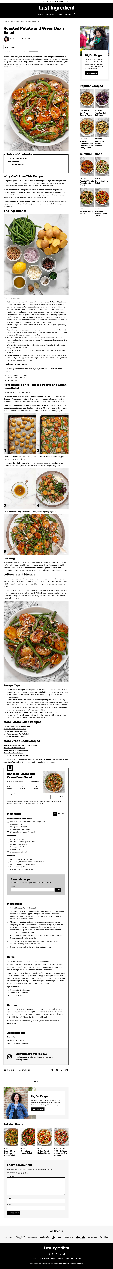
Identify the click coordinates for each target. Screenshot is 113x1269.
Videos (78, 1258)
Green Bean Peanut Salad (26, 1152)
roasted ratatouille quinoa (33, 567)
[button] (7, 781)
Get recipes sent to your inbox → (56, 2)
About (59, 14)
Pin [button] (54, 797)
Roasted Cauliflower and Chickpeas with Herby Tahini (86, 144)
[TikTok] (64, 1254)
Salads (10, 22)
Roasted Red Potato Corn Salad (15, 731)
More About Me (92, 73)
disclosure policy (33, 51)
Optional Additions (18, 164)
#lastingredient (21, 1060)
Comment (11, 1176)
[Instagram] (49, 1254)
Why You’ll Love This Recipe (17, 158)
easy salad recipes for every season (40, 762)
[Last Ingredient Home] (56, 8)
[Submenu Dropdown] (43, 14)
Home (5, 22)
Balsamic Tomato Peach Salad (101, 213)
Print (61, 797)
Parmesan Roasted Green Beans (16, 755)
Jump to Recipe (10, 47)
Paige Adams (16, 39)
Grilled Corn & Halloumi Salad (43, 1152)
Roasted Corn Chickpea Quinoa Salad (9, 1153)
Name (9, 1198)
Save (58, 889)
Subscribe (68, 14)
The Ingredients (13, 161)
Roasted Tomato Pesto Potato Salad (17, 726)
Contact (61, 1258)
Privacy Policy (54, 1263)
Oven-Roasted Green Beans (14, 748)
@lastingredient (28, 1057)
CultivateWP (80, 1263)
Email (13, 886)
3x (63, 813)
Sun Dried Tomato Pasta (86, 114)
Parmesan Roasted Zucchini (99, 143)
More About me (38, 1109)
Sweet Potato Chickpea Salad (15, 729)
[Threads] (60, 1254)
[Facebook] (56, 1254)
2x (59, 813)
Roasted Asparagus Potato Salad (16, 734)
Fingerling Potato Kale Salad (14, 736)
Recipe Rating (12, 1173)
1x (55, 813)
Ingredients (50, 14)
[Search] (75, 14)
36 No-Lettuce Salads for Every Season (61, 1153)
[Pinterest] (53, 1254)
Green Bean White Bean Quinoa (16, 750)
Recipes (40, 14)
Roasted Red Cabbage (100, 114)
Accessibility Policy (64, 1263)
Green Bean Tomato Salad (13, 753)
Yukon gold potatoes (58, 302)
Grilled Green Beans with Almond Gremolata (20, 745)
